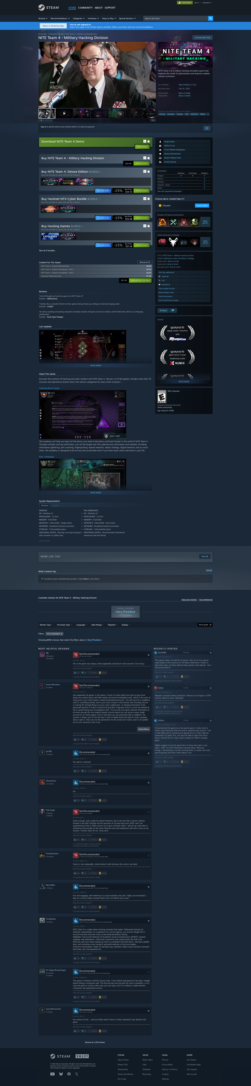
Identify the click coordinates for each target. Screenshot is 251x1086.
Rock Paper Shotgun (55, 317)
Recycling (146, 1074)
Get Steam (191, 1060)
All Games (42, 34)
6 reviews (49, 816)
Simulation (170, 114)
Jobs (144, 1065)
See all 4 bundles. (47, 250)
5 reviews (49, 975)
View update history (167, 288)
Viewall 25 (205, 222)
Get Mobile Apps (194, 1065)
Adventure (194, 114)
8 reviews (49, 687)
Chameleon (51, 781)
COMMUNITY (85, 7)
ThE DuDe (50, 810)
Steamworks (123, 1069)
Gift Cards (122, 1079)
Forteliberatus (52, 853)
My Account (192, 1074)
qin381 (49, 751)
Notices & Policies (170, 1069)
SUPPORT (110, 7)
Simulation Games (56, 34)
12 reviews (50, 784)
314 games (50, 973)
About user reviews (189, 600)
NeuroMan (50, 885)
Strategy (180, 114)
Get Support (192, 1069)
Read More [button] (144, 729)
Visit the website (166, 272)
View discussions (165, 296)
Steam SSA (123, 1065)
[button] (43, 18)
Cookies (165, 1074)
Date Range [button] (96, 625)
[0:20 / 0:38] (97, 75)
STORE (72, 7)
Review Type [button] (45, 625)
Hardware (146, 1069)
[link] (122, 190)
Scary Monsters (53, 684)
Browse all (145, 262)
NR (47, 653)
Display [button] (125, 625)
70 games (49, 813)
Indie (186, 114)
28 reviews (50, 658)
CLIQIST (50, 306)
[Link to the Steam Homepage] (48, 10)
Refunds (165, 1079)
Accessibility (167, 1065)
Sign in (43, 127)
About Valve (147, 1060)
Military (202, 114)
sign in (196, 3)
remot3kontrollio (53, 1009)
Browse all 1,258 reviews (95, 1042)
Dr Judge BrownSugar (56, 970)
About (99, 7)
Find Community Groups (168, 300)
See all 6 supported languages (169, 191)
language (205, 3)
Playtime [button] (111, 625)
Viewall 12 (205, 242)
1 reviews (49, 754)
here (86, 579)
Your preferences (206, 600)
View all (209, 570)
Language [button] (80, 625)
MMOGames (52, 299)
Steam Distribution (125, 1074)
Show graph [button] (203, 625)
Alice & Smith (184, 93)
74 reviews (50, 856)
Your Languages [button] (53, 634)
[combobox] (175, 18)
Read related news (166, 292)
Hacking (162, 114)
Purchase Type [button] (63, 625)
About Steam (123, 1060)
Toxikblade (51, 919)
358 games (50, 656)
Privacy (165, 1060)
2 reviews (49, 888)
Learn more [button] (202, 205)
